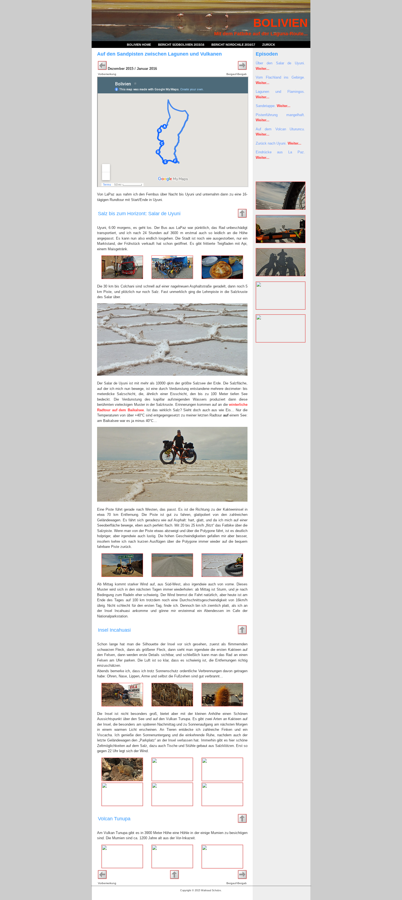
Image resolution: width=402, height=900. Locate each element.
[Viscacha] (122, 780)
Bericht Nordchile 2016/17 (233, 44)
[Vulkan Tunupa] (122, 867)
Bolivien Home (139, 44)
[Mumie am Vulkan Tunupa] (222, 867)
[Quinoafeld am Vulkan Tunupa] (172, 867)
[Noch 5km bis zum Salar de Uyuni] (122, 576)
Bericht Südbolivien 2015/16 (181, 44)
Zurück (268, 44)
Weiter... (262, 69)
